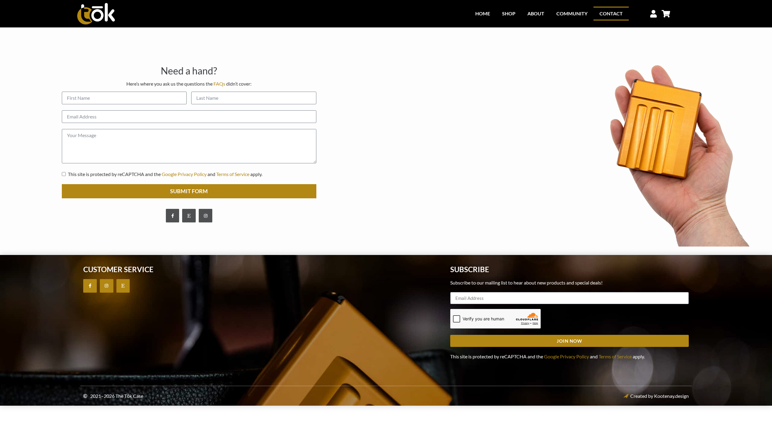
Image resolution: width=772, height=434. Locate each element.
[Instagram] (205, 215)
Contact (611, 13)
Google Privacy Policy (184, 174)
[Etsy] (189, 215)
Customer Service (118, 269)
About (535, 13)
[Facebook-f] (172, 215)
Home (482, 13)
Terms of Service (232, 174)
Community (571, 13)
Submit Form (189, 191)
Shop (508, 13)
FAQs (219, 83)
